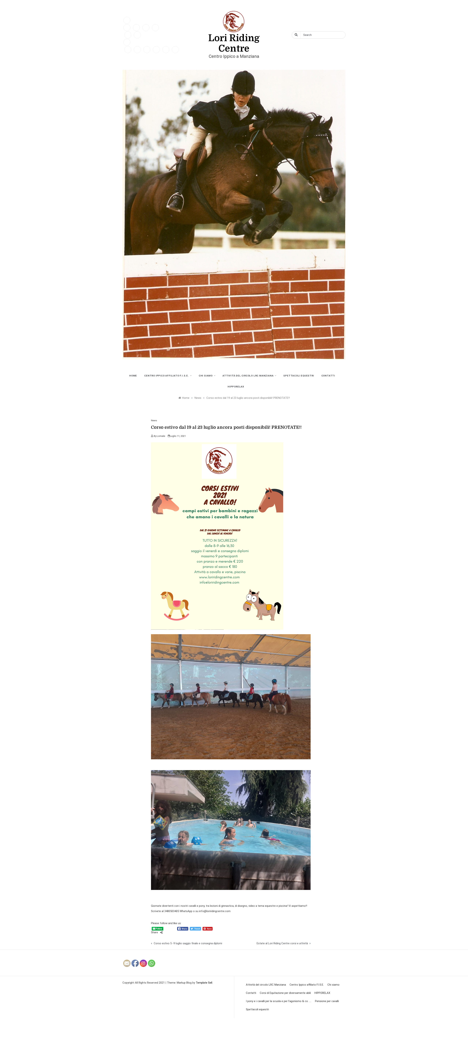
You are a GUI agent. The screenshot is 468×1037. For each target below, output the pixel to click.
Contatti (328, 375)
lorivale (161, 436)
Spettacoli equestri (298, 375)
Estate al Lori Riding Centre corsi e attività (282, 943)
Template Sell (204, 982)
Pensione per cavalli (327, 1001)
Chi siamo (206, 375)
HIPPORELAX (236, 386)
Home (133, 375)
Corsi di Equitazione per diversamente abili (285, 993)
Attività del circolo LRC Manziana (247, 375)
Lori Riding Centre (234, 43)
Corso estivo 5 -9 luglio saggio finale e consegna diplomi (188, 943)
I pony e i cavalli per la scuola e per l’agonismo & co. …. (278, 1001)
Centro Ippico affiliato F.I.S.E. (166, 375)
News (154, 420)
